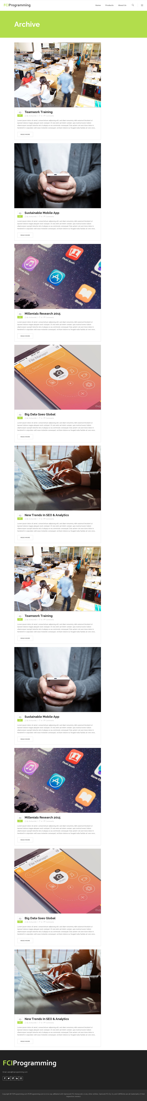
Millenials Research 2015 (42, 313)
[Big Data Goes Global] (57, 377)
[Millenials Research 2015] (57, 276)
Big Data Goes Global (40, 414)
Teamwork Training (39, 112)
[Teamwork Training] (57, 75)
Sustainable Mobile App (42, 213)
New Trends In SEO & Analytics (47, 515)
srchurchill (32, 116)
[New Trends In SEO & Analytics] (57, 478)
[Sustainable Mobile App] (57, 175)
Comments (50, 116)
